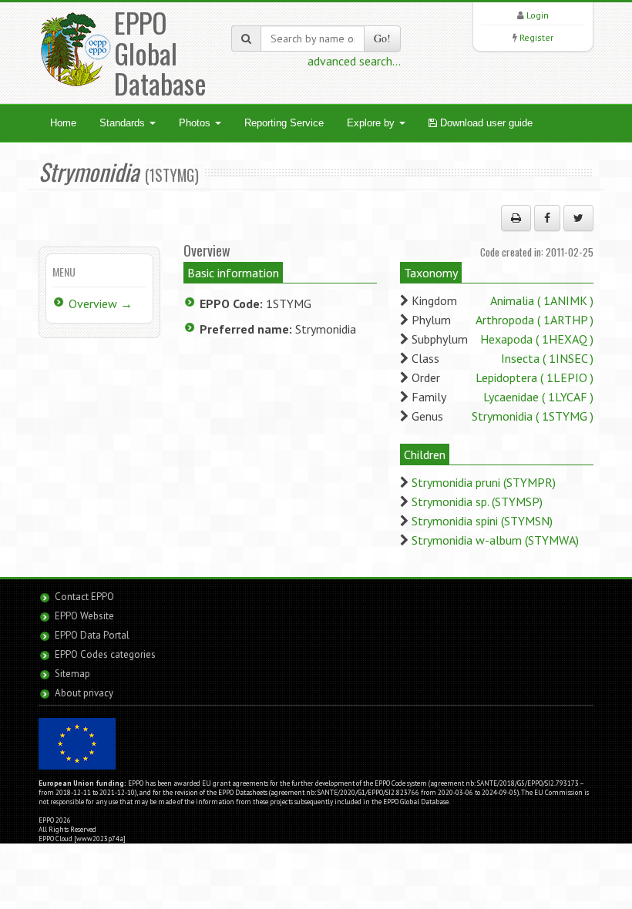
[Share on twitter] (578, 218)
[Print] (516, 218)
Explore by (372, 123)
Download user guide (485, 123)
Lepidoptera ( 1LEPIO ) (534, 377)
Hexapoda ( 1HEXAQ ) (536, 339)
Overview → (101, 303)
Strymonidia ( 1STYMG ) (532, 416)
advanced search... (354, 61)
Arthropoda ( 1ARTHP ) (534, 319)
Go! (382, 38)
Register (536, 37)
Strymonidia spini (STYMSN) (482, 520)
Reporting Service (284, 123)
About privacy (84, 692)
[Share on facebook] (547, 218)
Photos (196, 123)
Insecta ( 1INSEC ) (547, 358)
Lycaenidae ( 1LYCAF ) (538, 396)
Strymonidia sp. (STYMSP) (477, 501)
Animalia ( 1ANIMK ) (541, 300)
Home (63, 123)
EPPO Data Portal (92, 635)
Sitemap (72, 673)
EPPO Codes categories (105, 654)
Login (537, 15)
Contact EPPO (84, 596)
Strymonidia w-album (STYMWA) (495, 540)
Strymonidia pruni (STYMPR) (484, 482)
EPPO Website (84, 615)
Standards (123, 123)
